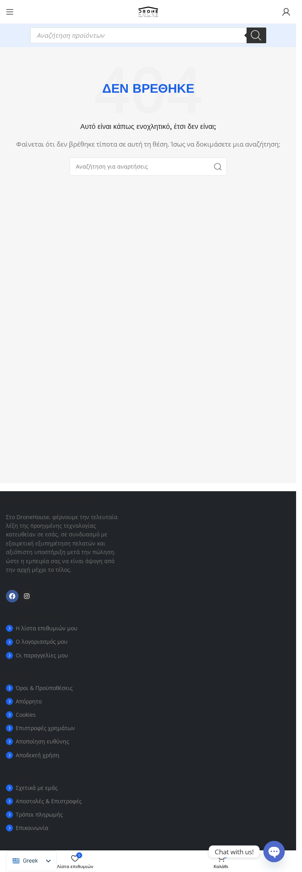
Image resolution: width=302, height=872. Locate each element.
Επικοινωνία (32, 828)
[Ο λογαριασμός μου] (286, 12)
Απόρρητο (29, 701)
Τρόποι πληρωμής (39, 814)
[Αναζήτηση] (256, 35)
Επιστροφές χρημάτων (45, 728)
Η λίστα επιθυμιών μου (46, 628)
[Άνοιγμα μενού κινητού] (10, 12)
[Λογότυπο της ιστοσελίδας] (148, 11)
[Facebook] (12, 596)
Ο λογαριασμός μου (42, 641)
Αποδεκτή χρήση (37, 755)
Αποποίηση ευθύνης (42, 741)
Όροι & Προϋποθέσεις (44, 688)
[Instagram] (26, 596)
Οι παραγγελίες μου (42, 655)
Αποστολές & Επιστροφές (49, 801)
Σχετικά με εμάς (37, 787)
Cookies (26, 714)
